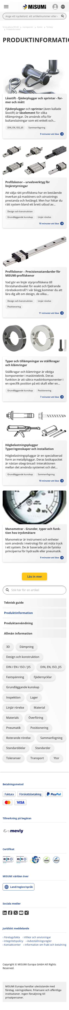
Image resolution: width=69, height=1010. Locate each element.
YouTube (21, 913)
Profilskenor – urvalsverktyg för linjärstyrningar (27, 184)
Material (39, 707)
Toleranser (13, 758)
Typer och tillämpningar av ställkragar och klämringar (32, 363)
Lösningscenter (27, 27)
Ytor (56, 758)
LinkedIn (5, 913)
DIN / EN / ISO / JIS (18, 667)
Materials (12, 718)
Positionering (39, 728)
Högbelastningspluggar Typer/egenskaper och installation (29, 447)
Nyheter (40, 27)
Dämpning (27, 647)
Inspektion (13, 697)
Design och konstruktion (22, 657)
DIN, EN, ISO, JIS (51, 667)
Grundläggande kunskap (22, 687)
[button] (55, 6)
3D (8, 647)
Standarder (42, 748)
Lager (34, 697)
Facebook (10, 913)
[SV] (62, 6)
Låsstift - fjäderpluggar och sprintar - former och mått (34, 100)
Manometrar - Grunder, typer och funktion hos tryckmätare (33, 531)
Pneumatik (13, 728)
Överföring (35, 718)
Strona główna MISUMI (11, 27)
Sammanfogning (51, 738)
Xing (27, 913)
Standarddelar (15, 748)
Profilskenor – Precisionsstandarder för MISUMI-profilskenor (32, 273)
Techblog (49, 27)
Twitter (16, 913)
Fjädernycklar (43, 677)
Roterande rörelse (18, 738)
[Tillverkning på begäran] (15, 830)
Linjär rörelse (15, 707)
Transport (37, 758)
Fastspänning (15, 677)
